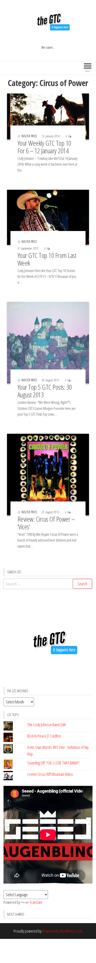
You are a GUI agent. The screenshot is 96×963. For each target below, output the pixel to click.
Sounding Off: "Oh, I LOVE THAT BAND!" (53, 763)
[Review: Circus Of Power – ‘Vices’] (48, 474)
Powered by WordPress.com (62, 931)
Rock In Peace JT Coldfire (44, 736)
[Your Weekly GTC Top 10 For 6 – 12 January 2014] (48, 116)
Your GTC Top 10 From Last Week (46, 259)
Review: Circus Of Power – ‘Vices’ (46, 522)
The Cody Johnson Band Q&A (46, 724)
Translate (36, 902)
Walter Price (29, 136)
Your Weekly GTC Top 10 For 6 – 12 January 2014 (44, 146)
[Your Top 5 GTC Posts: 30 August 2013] (48, 342)
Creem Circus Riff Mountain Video (50, 774)
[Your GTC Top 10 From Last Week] (48, 217)
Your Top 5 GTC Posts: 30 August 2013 (44, 390)
